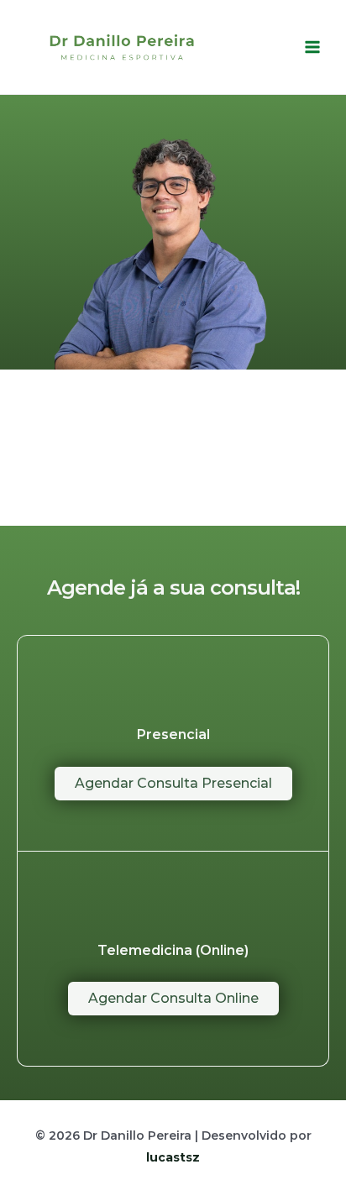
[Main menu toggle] (312, 46)
